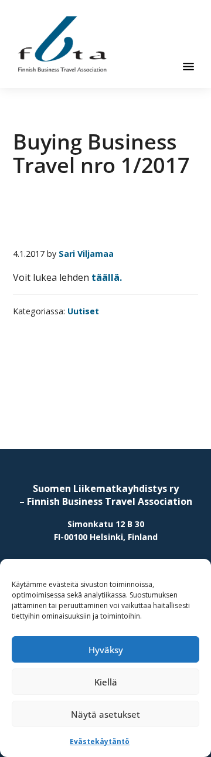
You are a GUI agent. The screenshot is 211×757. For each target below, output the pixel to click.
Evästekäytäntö (100, 741)
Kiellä (105, 682)
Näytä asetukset (105, 714)
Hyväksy (106, 650)
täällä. (106, 277)
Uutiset (83, 311)
